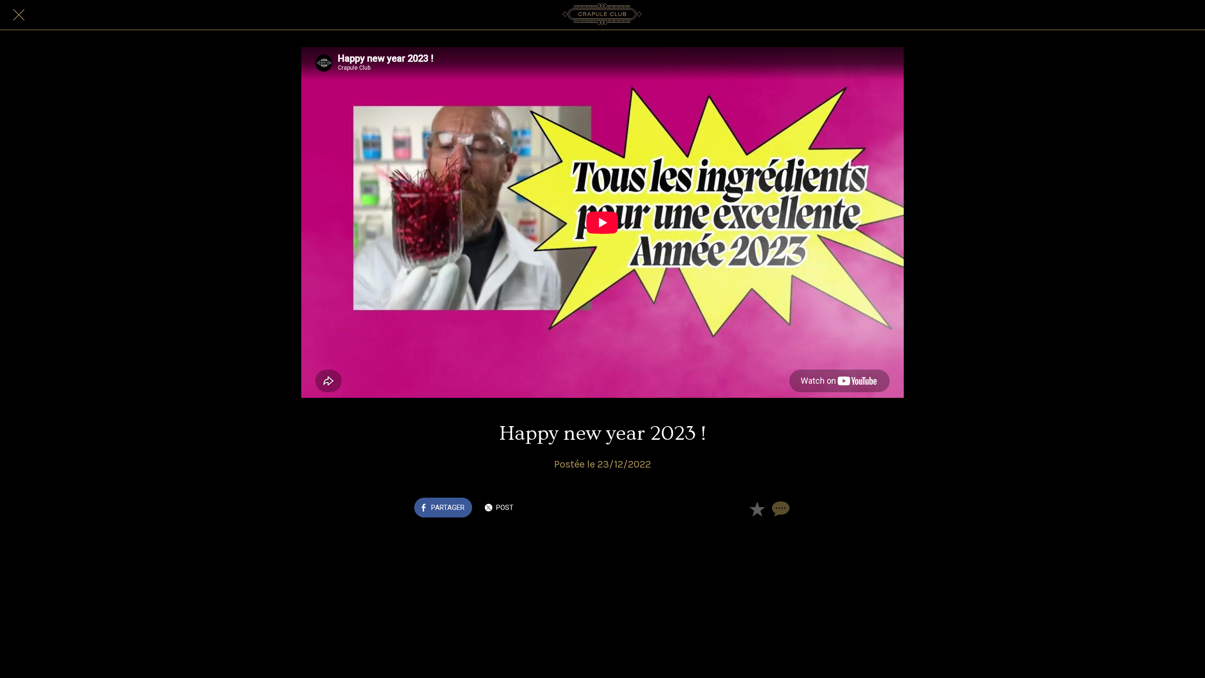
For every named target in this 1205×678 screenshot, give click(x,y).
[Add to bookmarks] (757, 508)
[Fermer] (18, 15)
